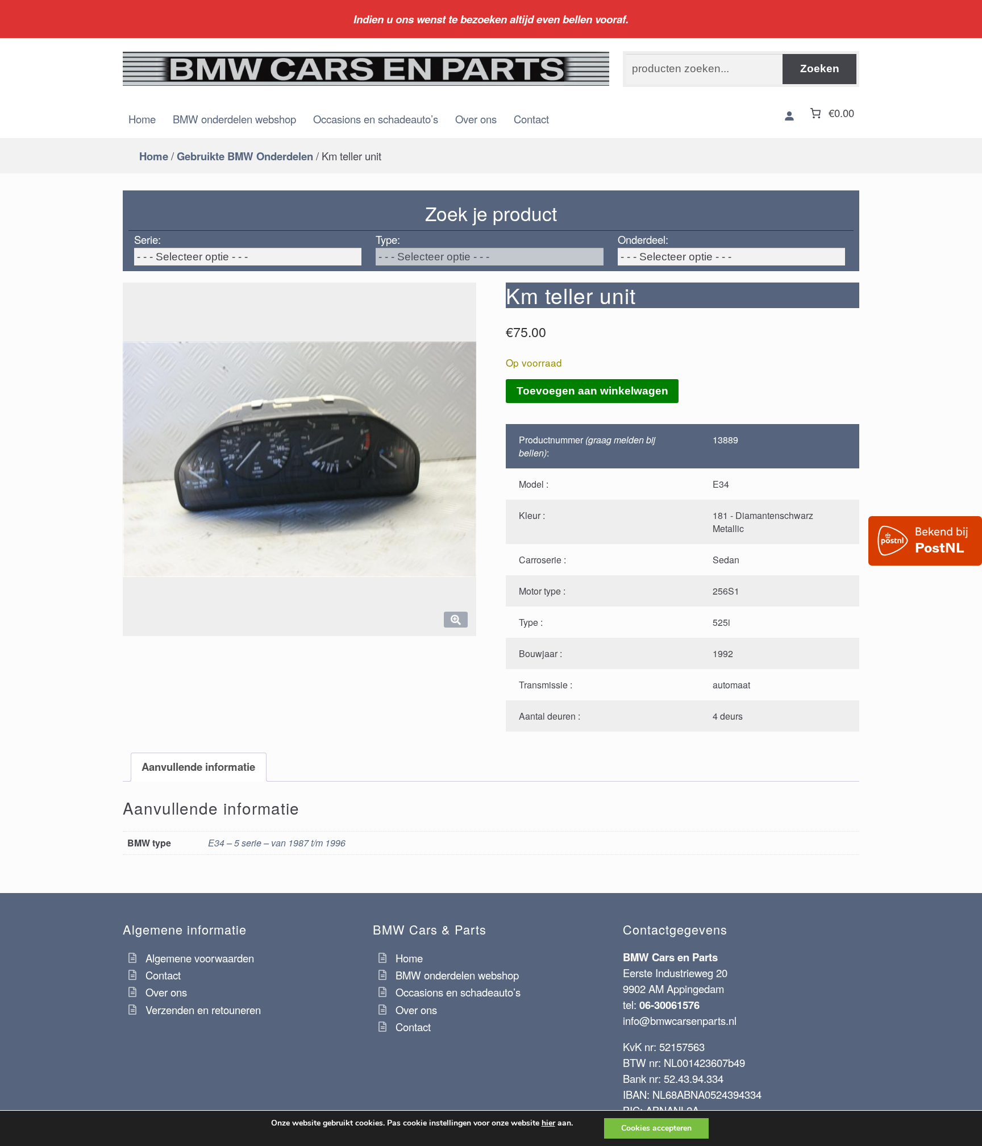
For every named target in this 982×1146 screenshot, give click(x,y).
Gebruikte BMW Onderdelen (245, 156)
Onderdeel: (643, 239)
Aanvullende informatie (198, 766)
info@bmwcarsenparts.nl (680, 1020)
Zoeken (819, 68)
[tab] (199, 767)
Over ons (476, 118)
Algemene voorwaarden (199, 957)
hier (548, 1123)
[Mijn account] (789, 116)
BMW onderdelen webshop (234, 118)
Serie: (147, 239)
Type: (388, 239)
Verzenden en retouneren (203, 1009)
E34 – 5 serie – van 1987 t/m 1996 (277, 842)
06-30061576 (669, 1004)
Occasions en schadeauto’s (375, 118)
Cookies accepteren (656, 1128)
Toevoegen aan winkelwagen (592, 391)
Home (142, 118)
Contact (531, 118)
